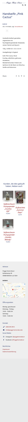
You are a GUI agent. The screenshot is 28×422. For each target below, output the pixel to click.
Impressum (6, 349)
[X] (19, 76)
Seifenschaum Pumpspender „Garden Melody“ (9, 236)
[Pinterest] (21, 76)
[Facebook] (16, 76)
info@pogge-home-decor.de (14, 330)
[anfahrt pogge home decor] (14, 283)
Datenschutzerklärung (9, 352)
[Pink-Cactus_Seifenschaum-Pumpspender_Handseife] (14, 127)
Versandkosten (19, 26)
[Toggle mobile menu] (25, 5)
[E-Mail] (24, 76)
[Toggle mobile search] (22, 5)
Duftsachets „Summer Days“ (20, 210)
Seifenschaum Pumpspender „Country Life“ (9, 207)
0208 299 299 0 (10, 327)
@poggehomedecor (19, 337)
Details (9, 196)
